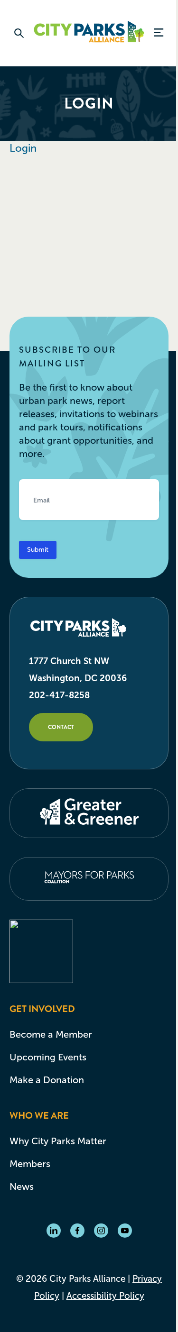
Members (29, 1164)
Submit (37, 549)
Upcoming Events (47, 1057)
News (21, 1186)
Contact (61, 727)
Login (23, 148)
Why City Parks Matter (57, 1141)
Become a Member (50, 1034)
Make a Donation (46, 1080)
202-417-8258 (59, 695)
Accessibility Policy (105, 1296)
